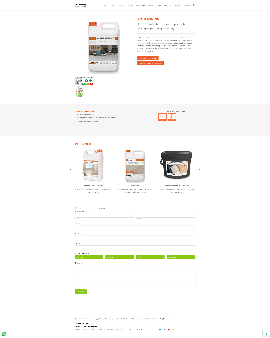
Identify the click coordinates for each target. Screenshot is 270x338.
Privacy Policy (130, 330)
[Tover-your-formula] (81, 5)
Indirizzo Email (83, 224)
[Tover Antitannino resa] (162, 117)
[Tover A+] (84, 80)
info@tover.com (165, 319)
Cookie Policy (141, 330)
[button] (126, 5)
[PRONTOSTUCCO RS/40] (176, 169)
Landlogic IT (119, 330)
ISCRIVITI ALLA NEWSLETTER (86, 326)
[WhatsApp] (173, 330)
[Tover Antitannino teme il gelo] (172, 117)
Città (77, 244)
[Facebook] (160, 330)
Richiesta (81, 263)
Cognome (139, 219)
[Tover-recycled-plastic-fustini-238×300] (79, 91)
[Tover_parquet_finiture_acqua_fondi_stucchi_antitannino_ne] (104, 45)
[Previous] (70, 170)
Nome (77, 219)
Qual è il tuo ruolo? (83, 254)
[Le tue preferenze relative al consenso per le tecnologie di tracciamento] (266, 334)
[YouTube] (169, 330)
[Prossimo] (199, 170)
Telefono (79, 234)
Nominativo (81, 211)
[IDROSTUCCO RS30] (93, 169)
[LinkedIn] (164, 330)
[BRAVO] (135, 169)
